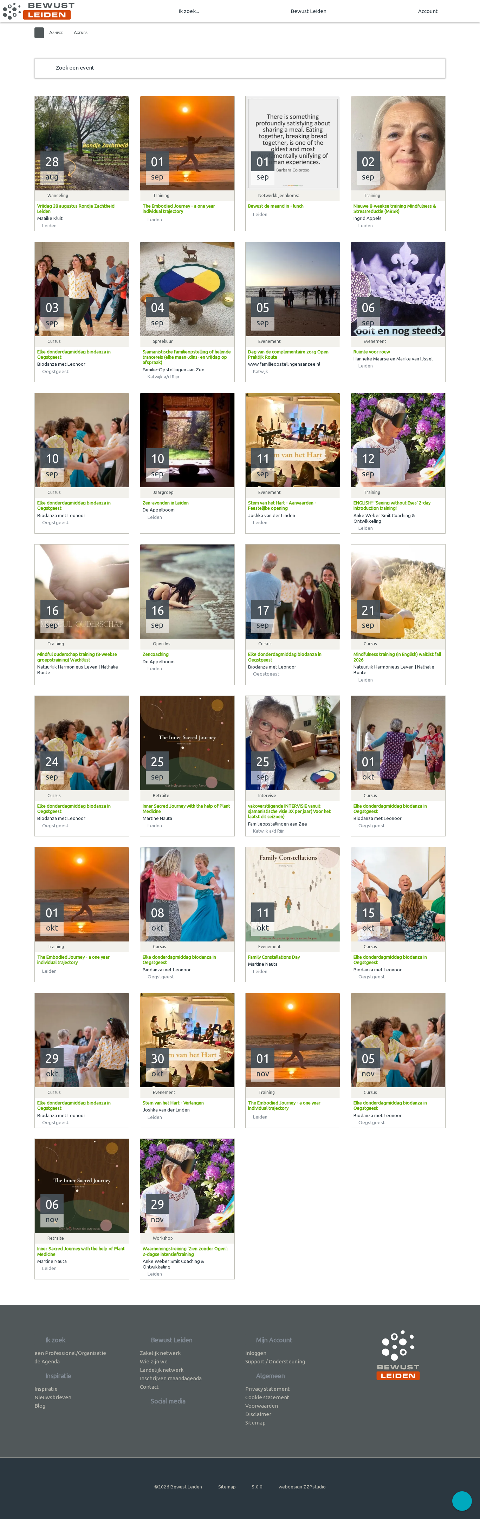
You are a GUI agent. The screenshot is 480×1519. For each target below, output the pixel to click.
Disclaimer (258, 1414)
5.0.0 (257, 1486)
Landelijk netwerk (161, 1370)
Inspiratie (46, 1389)
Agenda (80, 32)
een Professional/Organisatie (70, 1353)
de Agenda (47, 1361)
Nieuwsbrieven (52, 1397)
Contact (149, 1387)
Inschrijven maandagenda (171, 1378)
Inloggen (255, 1353)
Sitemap (255, 1423)
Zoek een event (75, 68)
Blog (39, 1406)
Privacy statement (267, 1389)
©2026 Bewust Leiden (178, 1486)
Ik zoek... (189, 11)
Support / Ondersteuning (275, 1361)
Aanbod (56, 32)
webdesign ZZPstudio (302, 1486)
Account (428, 11)
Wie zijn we (154, 1361)
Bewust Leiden (308, 11)
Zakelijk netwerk (160, 1353)
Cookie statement (267, 1397)
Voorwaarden (261, 1406)
